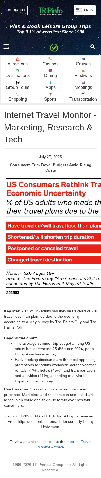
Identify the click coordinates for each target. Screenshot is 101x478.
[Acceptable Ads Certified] (54, 47)
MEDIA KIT (16, 10)
